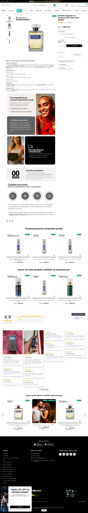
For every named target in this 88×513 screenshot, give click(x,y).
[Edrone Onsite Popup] (44, 256)
